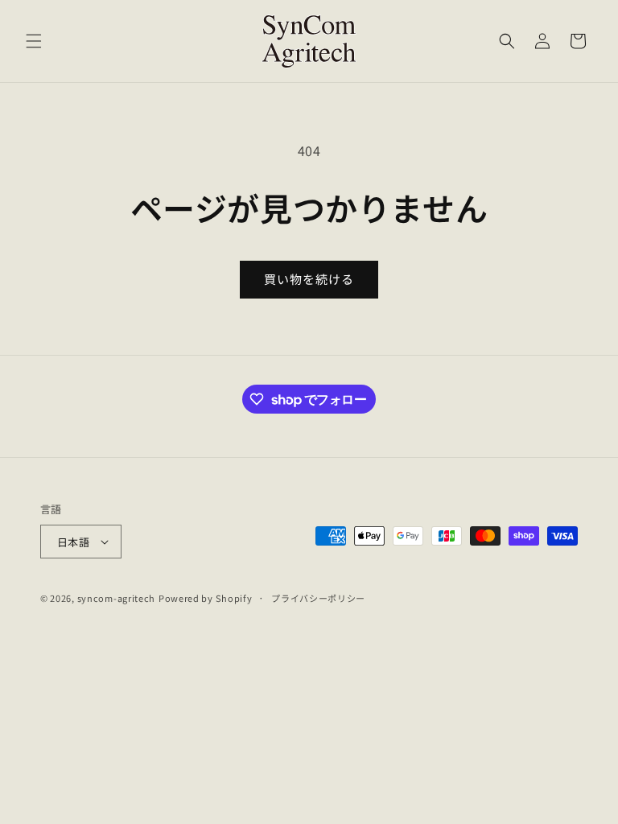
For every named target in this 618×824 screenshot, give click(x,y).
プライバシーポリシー (318, 597)
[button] (34, 41)
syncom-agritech (116, 597)
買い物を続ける (309, 278)
